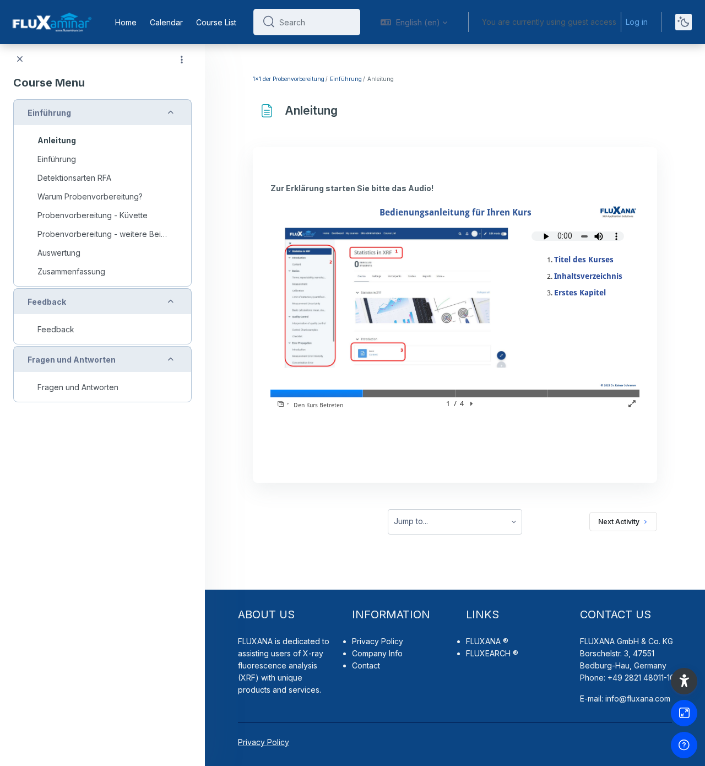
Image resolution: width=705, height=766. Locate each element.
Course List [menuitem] (216, 22)
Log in (637, 21)
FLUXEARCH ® (492, 653)
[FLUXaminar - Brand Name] (51, 22)
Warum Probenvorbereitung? (90, 196)
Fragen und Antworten (72, 359)
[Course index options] (182, 59)
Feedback (47, 301)
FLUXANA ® (487, 641)
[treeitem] (102, 193)
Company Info (377, 653)
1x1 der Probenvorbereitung (288, 78)
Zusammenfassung (71, 271)
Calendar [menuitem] (166, 22)
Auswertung (58, 252)
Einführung (49, 112)
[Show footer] (684, 745)
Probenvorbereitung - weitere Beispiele (102, 234)
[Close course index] (19, 59)
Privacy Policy (377, 641)
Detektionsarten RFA (74, 177)
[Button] (684, 713)
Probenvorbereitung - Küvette (92, 215)
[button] (413, 22)
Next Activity (618, 521)
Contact (366, 665)
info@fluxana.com (637, 698)
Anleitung (56, 140)
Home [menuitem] (126, 22)
